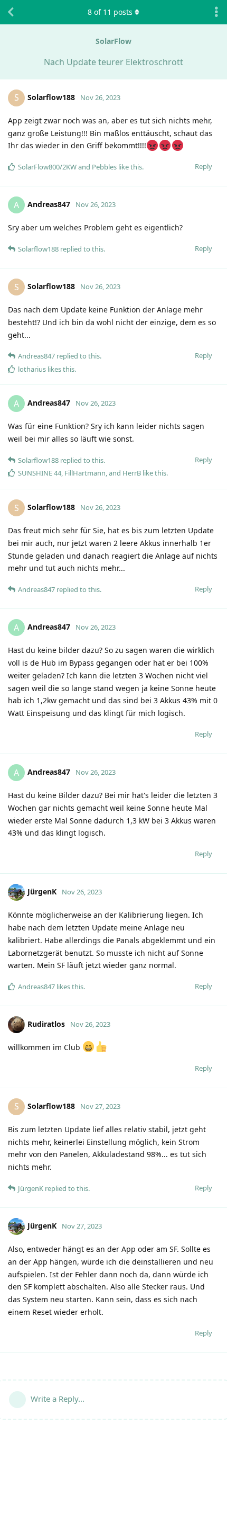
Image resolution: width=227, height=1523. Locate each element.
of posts (110, 12)
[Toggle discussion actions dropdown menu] (216, 12)
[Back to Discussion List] (10, 12)
